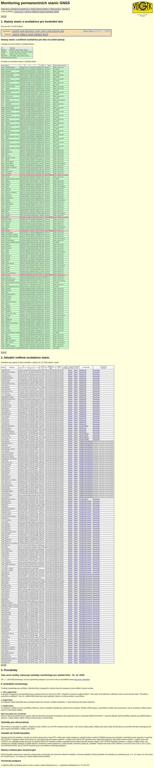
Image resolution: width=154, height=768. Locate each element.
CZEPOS (27, 11)
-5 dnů (48, 31)
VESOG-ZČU (83, 429)
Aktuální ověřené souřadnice (40, 9)
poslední (15, 31)
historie (70, 370)
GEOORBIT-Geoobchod (86, 574)
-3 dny (36, 31)
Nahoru (3, 16)
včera (21, 31)
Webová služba (56, 9)
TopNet (41, 11)
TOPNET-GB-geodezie (85, 501)
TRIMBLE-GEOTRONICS (86, 441)
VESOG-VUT (83, 428)
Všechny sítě (18, 11)
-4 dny (42, 31)
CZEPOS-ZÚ (83, 370)
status (76, 370)
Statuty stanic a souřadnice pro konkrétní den (15, 9)
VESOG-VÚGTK (84, 426)
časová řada (96, 370)
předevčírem (29, 31)
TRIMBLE (34, 11)
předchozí (55, 31)
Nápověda (65, 9)
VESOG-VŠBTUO (84, 433)
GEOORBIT (49, 11)
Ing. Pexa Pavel (84, 499)
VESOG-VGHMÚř (84, 439)
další (61, 31)
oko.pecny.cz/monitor (81, 679)
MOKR (56, 11)
